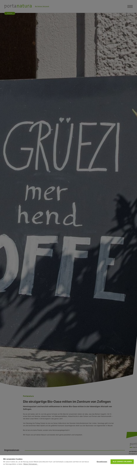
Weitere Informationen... (30, 464)
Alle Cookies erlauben (122, 461)
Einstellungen (102, 461)
